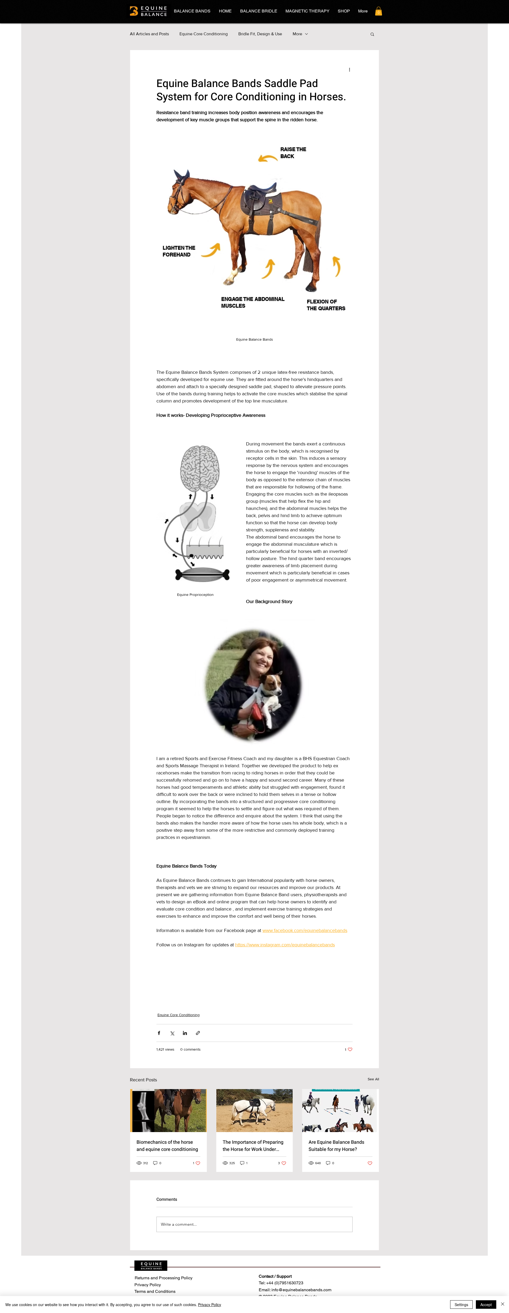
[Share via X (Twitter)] (171, 1032)
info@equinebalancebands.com (301, 1289)
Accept (486, 1304)
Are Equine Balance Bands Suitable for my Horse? (336, 1146)
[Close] (502, 1304)
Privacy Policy (209, 1304)
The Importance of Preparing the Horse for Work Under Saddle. (253, 1146)
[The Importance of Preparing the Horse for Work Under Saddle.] (254, 1110)
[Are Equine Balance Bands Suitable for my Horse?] (340, 1110)
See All (373, 1079)
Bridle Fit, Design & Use (260, 34)
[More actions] (349, 69)
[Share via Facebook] (158, 1032)
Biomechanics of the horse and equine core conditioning (167, 1146)
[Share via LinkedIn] (184, 1032)
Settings (461, 1304)
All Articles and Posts (149, 34)
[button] (378, 11)
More (297, 34)
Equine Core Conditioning (203, 34)
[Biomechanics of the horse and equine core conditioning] (168, 1110)
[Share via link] (197, 1032)
